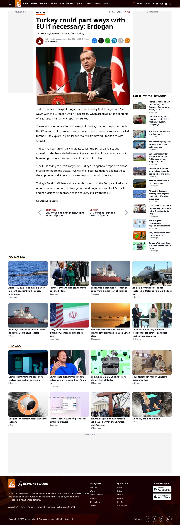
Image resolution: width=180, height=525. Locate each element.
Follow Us (138, 519)
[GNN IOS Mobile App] (162, 496)
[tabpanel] (152, 176)
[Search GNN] (170, 3)
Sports (93, 498)
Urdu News (122, 505)
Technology (95, 502)
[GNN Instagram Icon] (161, 4)
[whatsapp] (107, 41)
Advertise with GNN (66, 507)
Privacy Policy (27, 507)
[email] (121, 41)
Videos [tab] (147, 96)
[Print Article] (127, 40)
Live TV (120, 502)
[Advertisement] (20, 53)
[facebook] (94, 41)
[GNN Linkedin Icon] (166, 4)
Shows (120, 494)
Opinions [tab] (160, 96)
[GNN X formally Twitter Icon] (157, 4)
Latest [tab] (137, 96)
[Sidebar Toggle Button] (10, 3)
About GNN (13, 507)
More (106, 3)
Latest (119, 491)
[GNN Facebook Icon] (153, 4)
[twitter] (101, 41)
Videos (120, 498)
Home (112, 12)
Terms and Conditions (45, 507)
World (120, 12)
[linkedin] (114, 41)
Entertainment (96, 494)
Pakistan (93, 487)
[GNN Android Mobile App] (162, 489)
